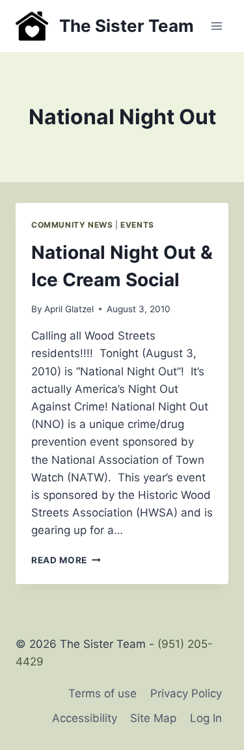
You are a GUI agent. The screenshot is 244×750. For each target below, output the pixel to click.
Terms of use (102, 693)
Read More (66, 560)
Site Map (153, 718)
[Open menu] (216, 26)
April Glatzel (69, 309)
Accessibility (84, 718)
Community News (72, 225)
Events (137, 225)
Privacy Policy (186, 693)
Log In (206, 718)
